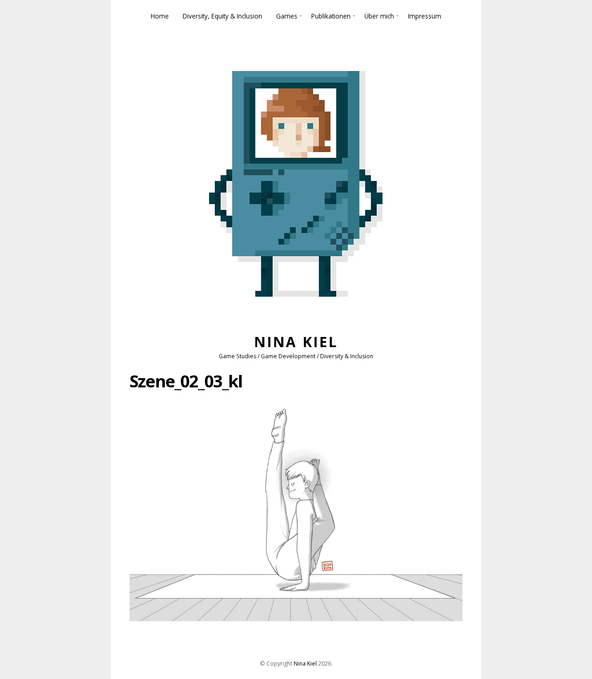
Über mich (379, 16)
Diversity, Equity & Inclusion (222, 16)
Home (160, 16)
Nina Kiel (296, 341)
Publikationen (331, 16)
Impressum (424, 16)
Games (286, 16)
